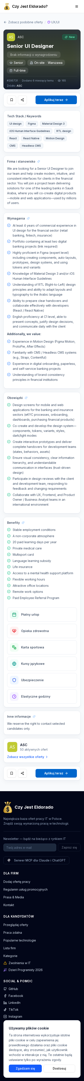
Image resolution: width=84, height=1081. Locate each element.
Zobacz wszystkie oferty (25, 757)
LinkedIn (14, 1002)
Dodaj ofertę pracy (16, 881)
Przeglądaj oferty (15, 925)
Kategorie (10, 956)
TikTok (14, 1009)
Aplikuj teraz (53, 100)
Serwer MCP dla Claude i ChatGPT (40, 860)
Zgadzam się (25, 1068)
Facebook (16, 996)
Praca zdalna (12, 932)
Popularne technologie (19, 940)
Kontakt (8, 905)
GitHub (13, 989)
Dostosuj (59, 1068)
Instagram (15, 1016)
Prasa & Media (13, 897)
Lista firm (9, 948)
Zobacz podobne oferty (25, 22)
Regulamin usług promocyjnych (25, 889)
